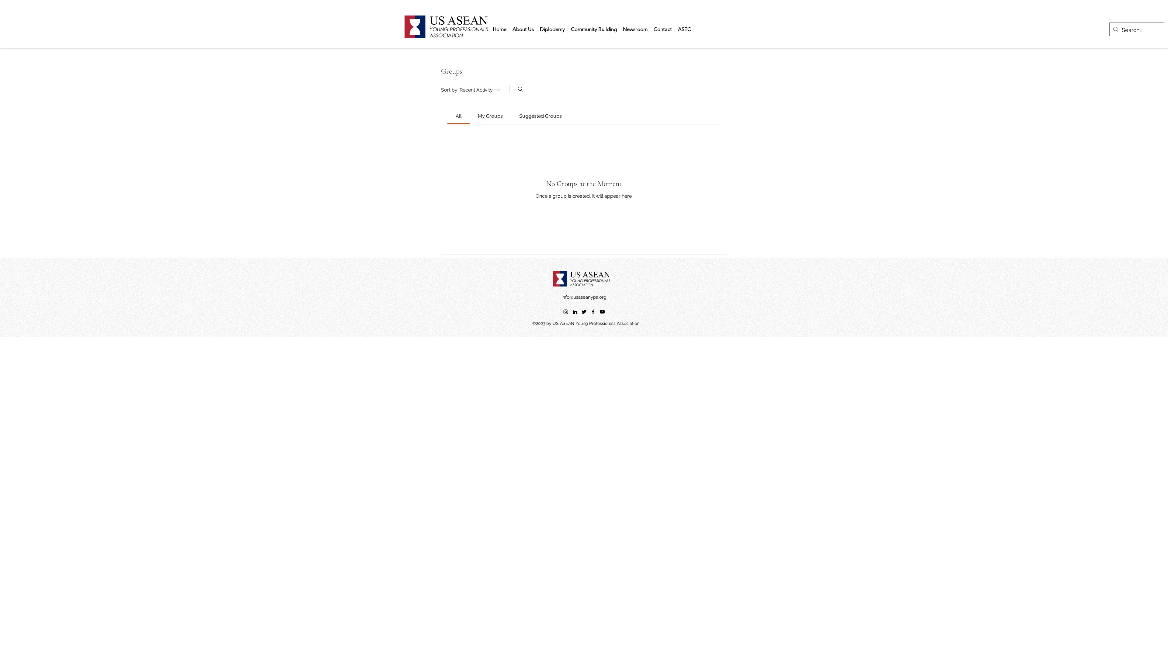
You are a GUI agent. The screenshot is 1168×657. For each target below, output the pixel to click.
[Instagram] (566, 312)
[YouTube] (602, 312)
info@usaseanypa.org (583, 297)
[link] (458, 116)
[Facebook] (593, 312)
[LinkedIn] (575, 312)
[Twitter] (584, 312)
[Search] (520, 89)
